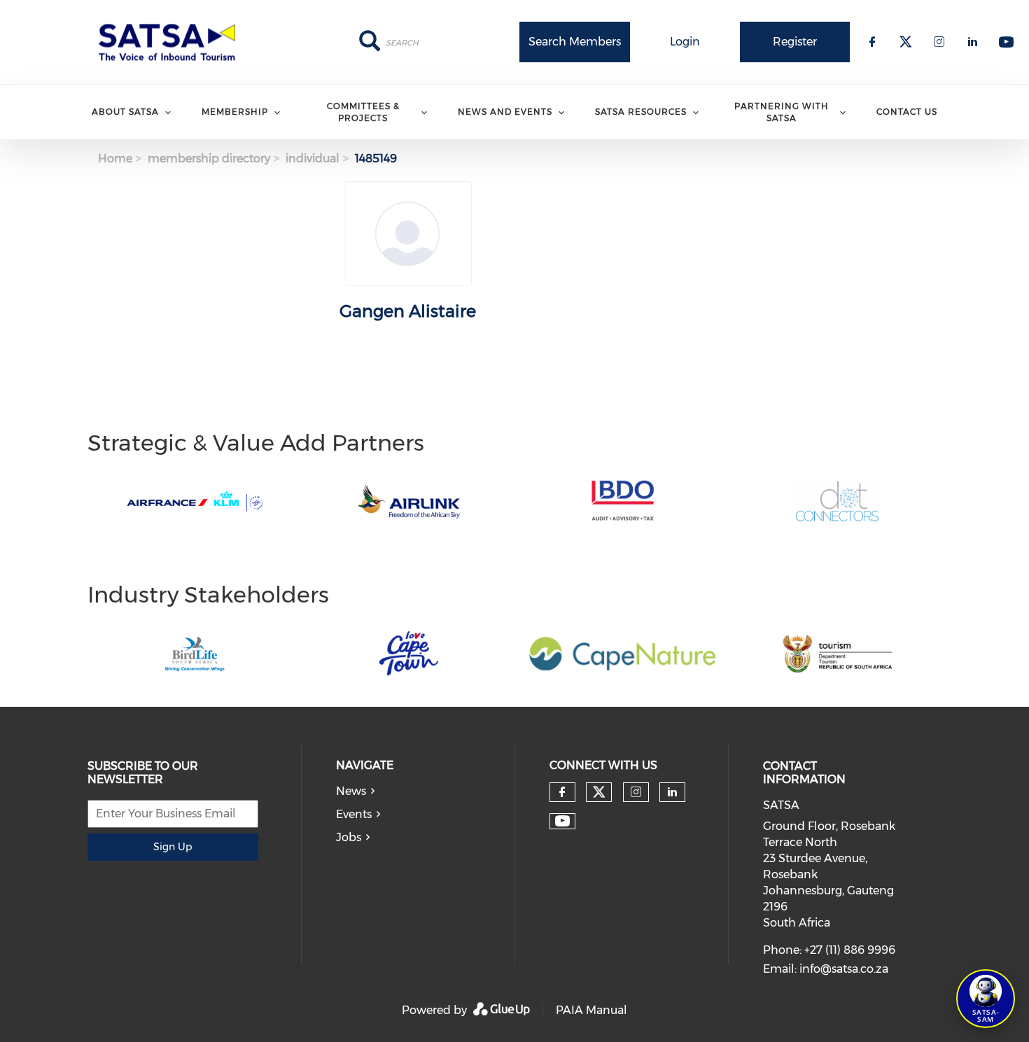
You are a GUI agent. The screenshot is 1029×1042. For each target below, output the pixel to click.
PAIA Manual (591, 1010)
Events (354, 814)
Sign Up (172, 846)
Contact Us (906, 111)
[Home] (171, 42)
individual (313, 158)
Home (115, 158)
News (351, 791)
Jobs (348, 837)
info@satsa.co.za (843, 969)
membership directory (209, 158)
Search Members (574, 41)
